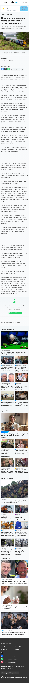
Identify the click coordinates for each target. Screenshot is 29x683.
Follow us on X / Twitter (10, 653)
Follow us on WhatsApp (10, 659)
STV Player (4, 647)
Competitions (19, 647)
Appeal (17, 649)
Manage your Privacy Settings (10, 673)
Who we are (4, 666)
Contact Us (3, 668)
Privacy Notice (20, 666)
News (3, 14)
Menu (5, 2)
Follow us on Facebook (10, 656)
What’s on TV (5, 649)
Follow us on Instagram (10, 662)
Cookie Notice (11, 668)
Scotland (9, 14)
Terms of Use (11, 666)
